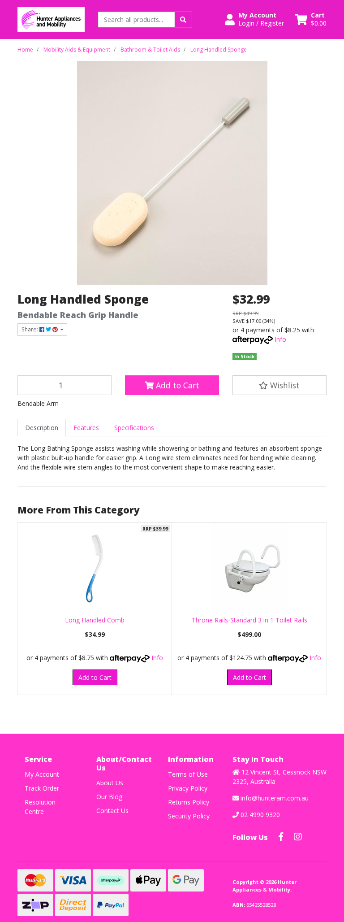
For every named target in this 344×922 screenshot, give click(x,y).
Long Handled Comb (95, 620)
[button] (254, 19)
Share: (30, 329)
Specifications (134, 427)
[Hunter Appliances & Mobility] (51, 18)
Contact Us (112, 810)
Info (280, 339)
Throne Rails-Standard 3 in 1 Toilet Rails (249, 620)
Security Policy (189, 816)
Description (41, 427)
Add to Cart (176, 385)
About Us (109, 782)
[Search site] (183, 19)
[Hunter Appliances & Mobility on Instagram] (298, 837)
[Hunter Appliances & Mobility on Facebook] (281, 837)
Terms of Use (188, 774)
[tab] (41, 427)
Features (86, 427)
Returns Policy (188, 802)
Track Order (42, 788)
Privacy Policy (187, 788)
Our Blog (109, 796)
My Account (42, 774)
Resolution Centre (40, 807)
